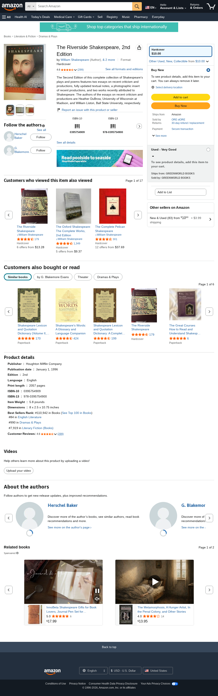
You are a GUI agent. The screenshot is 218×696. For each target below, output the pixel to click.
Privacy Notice (77, 683)
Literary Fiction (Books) (37, 428)
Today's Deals (40, 17)
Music (126, 17)
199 (113, 338)
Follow (40, 137)
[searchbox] (84, 6)
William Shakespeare (75, 59)
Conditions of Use (55, 683)
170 (38, 338)
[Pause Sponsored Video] (97, 591)
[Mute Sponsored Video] (97, 599)
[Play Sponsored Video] (154, 582)
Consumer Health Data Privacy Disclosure (113, 683)
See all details (66, 142)
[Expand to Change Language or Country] (155, 8)
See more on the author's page (69, 527)
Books (7, 36)
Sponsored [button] (10, 553)
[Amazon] (12, 6)
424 (76, 338)
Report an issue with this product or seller (90, 110)
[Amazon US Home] (52, 672)
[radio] (180, 51)
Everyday (158, 17)
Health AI (21, 17)
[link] (34, 229)
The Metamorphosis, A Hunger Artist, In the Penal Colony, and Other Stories (164, 609)
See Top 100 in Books (76, 413)
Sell (100, 17)
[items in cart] (211, 6)
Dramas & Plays (48, 36)
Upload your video (18, 470)
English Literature (30, 417)
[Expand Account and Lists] (185, 8)
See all (41, 130)
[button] (6, 17)
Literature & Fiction (25, 36)
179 (151, 334)
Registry (112, 17)
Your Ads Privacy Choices (155, 683)
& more (109, 59)
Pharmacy (141, 17)
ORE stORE (178, 119)
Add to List (165, 192)
